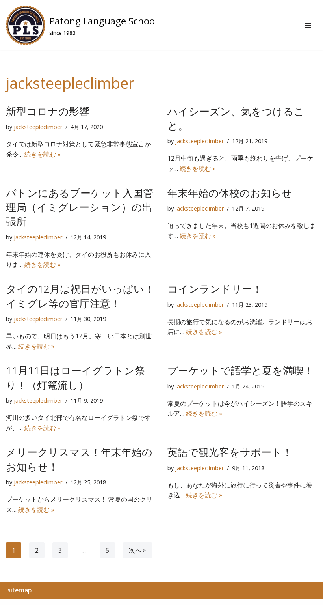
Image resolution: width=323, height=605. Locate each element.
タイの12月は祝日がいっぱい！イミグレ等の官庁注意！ (80, 296)
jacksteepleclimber (38, 127)
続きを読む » (42, 154)
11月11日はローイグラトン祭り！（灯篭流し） (75, 377)
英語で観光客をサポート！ (229, 452)
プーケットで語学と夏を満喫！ (240, 370)
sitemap (19, 590)
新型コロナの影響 (47, 111)
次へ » (137, 550)
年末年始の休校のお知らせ (229, 193)
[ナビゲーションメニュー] (308, 25)
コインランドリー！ (214, 289)
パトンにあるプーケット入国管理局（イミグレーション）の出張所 (79, 207)
